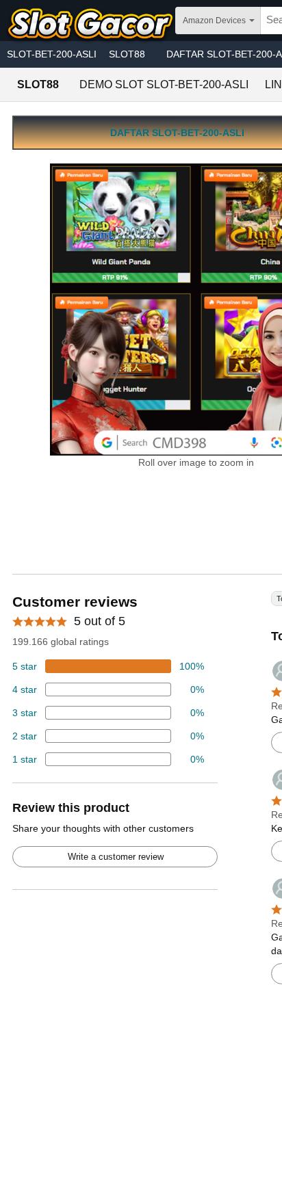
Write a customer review (116, 857)
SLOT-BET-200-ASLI (52, 54)
